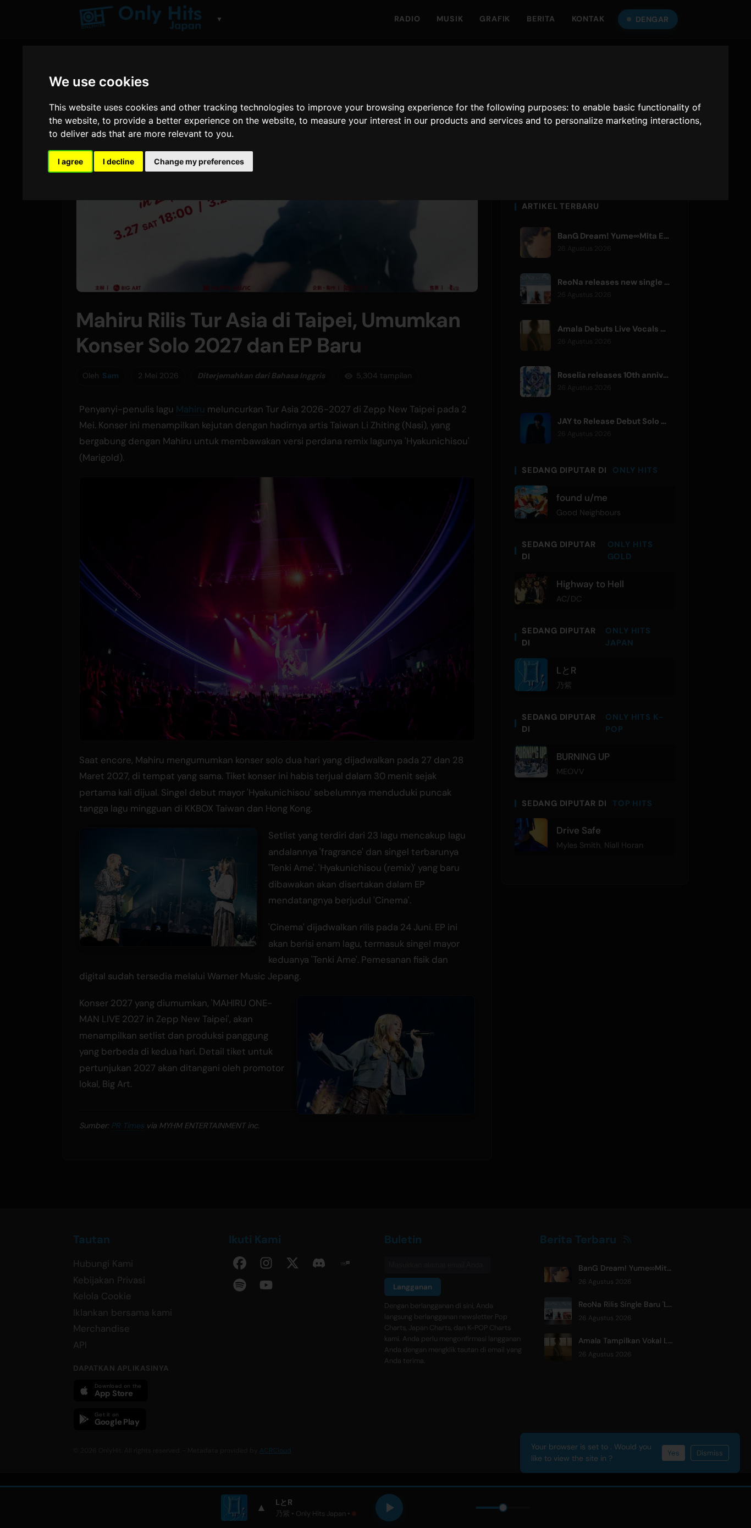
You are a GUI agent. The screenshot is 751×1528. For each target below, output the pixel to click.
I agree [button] (70, 161)
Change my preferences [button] (199, 161)
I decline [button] (118, 161)
